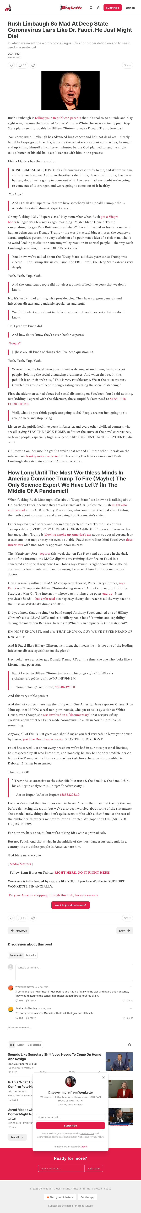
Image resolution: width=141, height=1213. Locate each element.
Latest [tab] (20, 1044)
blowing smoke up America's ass (67, 534)
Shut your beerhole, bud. (22, 1063)
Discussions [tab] (34, 1044)
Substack (53, 1205)
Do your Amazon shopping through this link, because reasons (53, 895)
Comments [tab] (16, 955)
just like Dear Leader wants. (43, 739)
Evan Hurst (14, 54)
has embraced (45, 598)
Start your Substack (61, 1197)
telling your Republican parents (58, 117)
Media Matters (20, 864)
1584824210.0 (65, 687)
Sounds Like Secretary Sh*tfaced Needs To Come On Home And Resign (54, 1057)
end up (107, 593)
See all (15, 1137)
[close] (103, 1077)
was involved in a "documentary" (66, 714)
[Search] (91, 7)
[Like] (11, 65)
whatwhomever (24, 987)
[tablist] (23, 955)
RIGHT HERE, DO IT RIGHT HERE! (82, 872)
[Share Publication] (98, 7)
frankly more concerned (43, 456)
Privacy (77, 1188)
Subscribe (112, 7)
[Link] (3, 481)
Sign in (130, 7)
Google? (15, 343)
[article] (70, 1063)
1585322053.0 (69, 794)
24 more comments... (19, 1027)
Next (122, 930)
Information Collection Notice (69, 1136)
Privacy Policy (96, 1136)
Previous (21, 930)
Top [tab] (12, 1044)
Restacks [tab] (31, 955)
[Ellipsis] (131, 987)
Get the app (87, 1197)
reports (45, 553)
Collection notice (101, 1188)
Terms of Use (87, 1133)
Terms (86, 1188)
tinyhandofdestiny (26, 1008)
